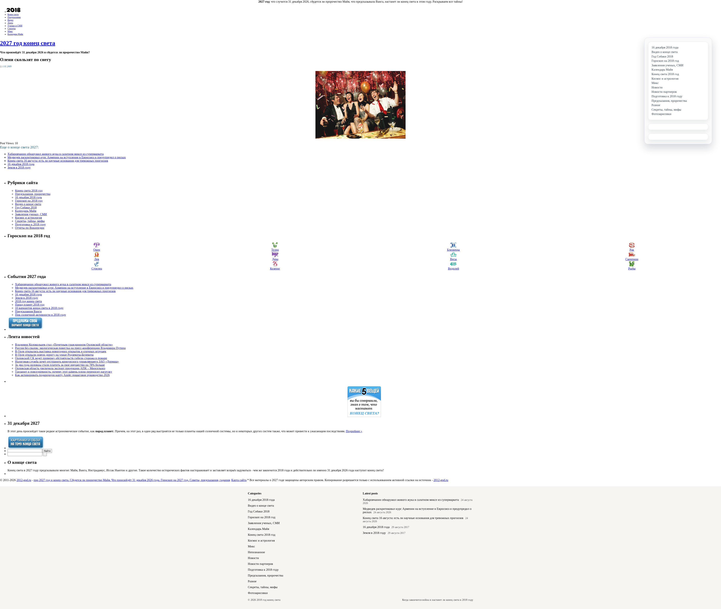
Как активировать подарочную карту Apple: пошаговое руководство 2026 (62, 375)
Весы (453, 259)
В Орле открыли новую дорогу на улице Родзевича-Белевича (54, 354)
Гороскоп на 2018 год (28, 200)
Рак (632, 249)
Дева (275, 259)
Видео (10, 20)
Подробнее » (354, 431)
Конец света (13, 14)
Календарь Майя (15, 34)
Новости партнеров (260, 563)
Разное (252, 581)
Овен (96, 249)
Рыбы (632, 268)
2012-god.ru (24, 480)
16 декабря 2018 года (21, 164)
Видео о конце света (28, 204)
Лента (10, 23)
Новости (253, 558)
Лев (96, 259)
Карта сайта (239, 480)
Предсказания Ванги (28, 311)
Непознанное (256, 552)
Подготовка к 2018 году (30, 224)
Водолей (453, 268)
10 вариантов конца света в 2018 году (39, 308)
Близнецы (453, 249)
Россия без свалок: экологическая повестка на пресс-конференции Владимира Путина (70, 348)
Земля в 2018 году (19, 167)
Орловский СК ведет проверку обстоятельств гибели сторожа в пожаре (61, 358)
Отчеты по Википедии (29, 227)
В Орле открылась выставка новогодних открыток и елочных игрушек (60, 351)
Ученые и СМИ (15, 25)
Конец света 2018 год (28, 190)
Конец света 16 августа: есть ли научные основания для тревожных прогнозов (58, 160)
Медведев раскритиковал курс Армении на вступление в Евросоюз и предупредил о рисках (67, 157)
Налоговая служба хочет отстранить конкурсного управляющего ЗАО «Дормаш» (67, 361)
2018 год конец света (28, 301)
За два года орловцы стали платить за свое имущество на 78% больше (60, 364)
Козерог (275, 268)
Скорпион (631, 259)
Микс (10, 31)
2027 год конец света (27, 43)
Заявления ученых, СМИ (31, 214)
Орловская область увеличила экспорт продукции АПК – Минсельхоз (60, 368)
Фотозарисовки (258, 593)
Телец (275, 249)
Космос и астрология (28, 217)
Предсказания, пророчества (32, 194)
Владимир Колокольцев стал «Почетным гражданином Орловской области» (64, 344)
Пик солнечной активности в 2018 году (40, 314)
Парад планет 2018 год (29, 304)
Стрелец (96, 268)
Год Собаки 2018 (26, 207)
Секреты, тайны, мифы (30, 221)
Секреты (12, 28)
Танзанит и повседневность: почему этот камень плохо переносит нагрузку (63, 371)
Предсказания (14, 17)
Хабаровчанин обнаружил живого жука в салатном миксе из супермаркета (56, 154)
